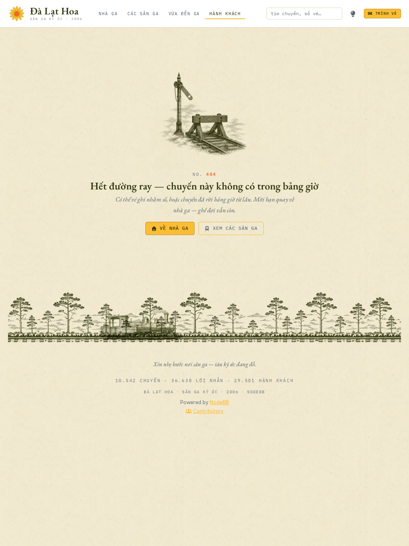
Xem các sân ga (235, 228)
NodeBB (219, 402)
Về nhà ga (174, 228)
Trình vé (386, 13)
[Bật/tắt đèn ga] (353, 13)
